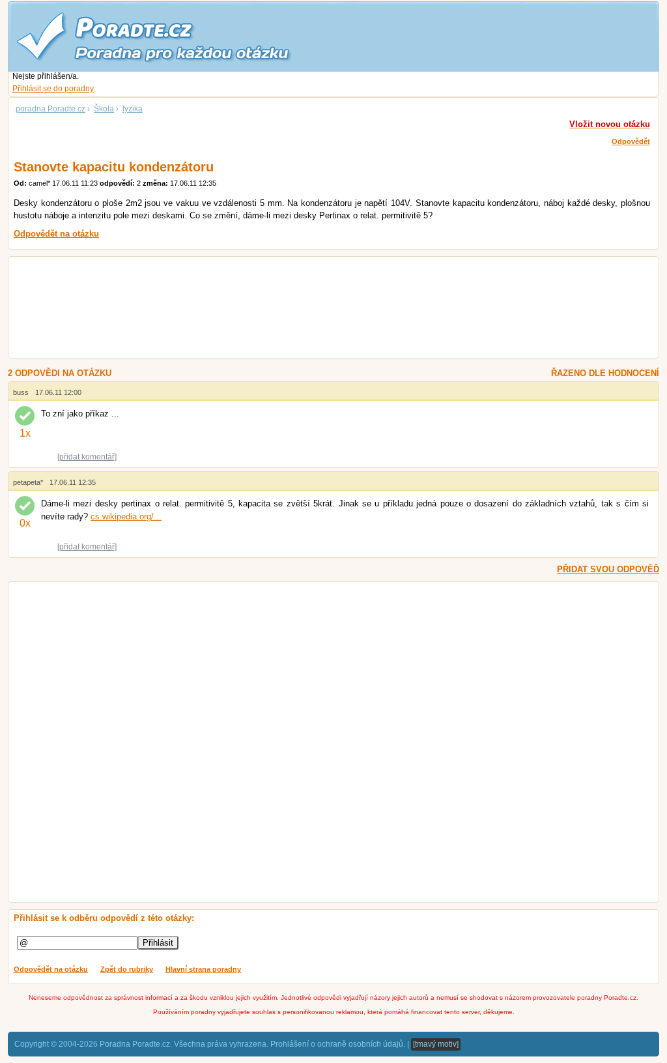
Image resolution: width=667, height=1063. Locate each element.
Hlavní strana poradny (203, 969)
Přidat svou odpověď (608, 569)
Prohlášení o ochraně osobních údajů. (337, 1044)
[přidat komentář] (87, 457)
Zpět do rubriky (126, 969)
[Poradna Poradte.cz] (177, 36)
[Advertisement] (317, 309)
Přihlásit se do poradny (53, 88)
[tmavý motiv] (436, 1044)
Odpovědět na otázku (51, 969)
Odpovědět (631, 141)
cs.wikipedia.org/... (126, 516)
